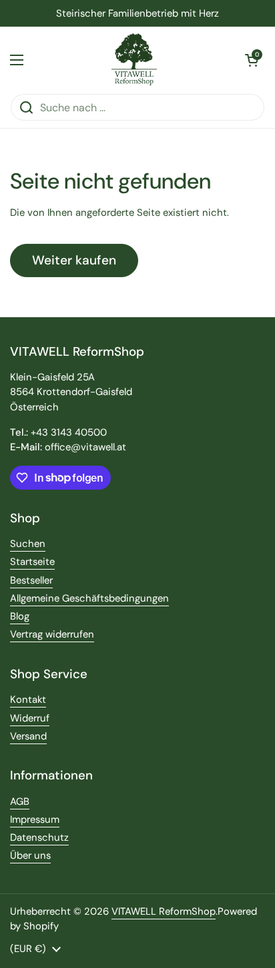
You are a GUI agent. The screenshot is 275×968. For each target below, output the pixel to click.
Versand (28, 736)
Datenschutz (39, 837)
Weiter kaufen (74, 260)
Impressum (34, 819)
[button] (251, 60)
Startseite (32, 561)
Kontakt (28, 699)
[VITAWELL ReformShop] (134, 60)
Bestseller (31, 580)
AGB (19, 801)
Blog (19, 616)
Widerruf (29, 718)
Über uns (30, 855)
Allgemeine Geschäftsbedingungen (89, 598)
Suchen (27, 543)
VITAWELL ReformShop (163, 911)
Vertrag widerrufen (52, 634)
